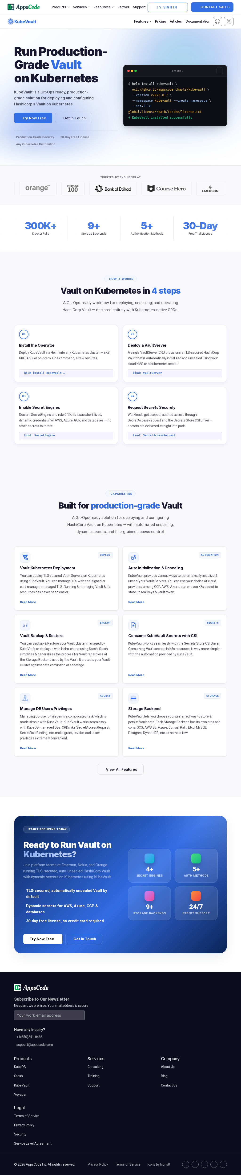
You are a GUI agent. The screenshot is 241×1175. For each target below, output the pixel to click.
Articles (176, 21)
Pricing (160, 21)
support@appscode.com (34, 1045)
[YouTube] (223, 1164)
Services (80, 7)
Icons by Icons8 (159, 1164)
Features (141, 21)
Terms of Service (128, 1164)
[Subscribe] (80, 1015)
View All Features (121, 769)
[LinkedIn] (204, 1164)
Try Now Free (34, 118)
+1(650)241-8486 (29, 1037)
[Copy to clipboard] (219, 71)
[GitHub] (185, 1164)
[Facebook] (213, 1164)
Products (59, 7)
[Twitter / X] (195, 1164)
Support (139, 7)
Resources (102, 7)
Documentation (198, 21)
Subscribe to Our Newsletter (41, 999)
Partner (123, 7)
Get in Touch (74, 118)
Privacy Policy (98, 1164)
